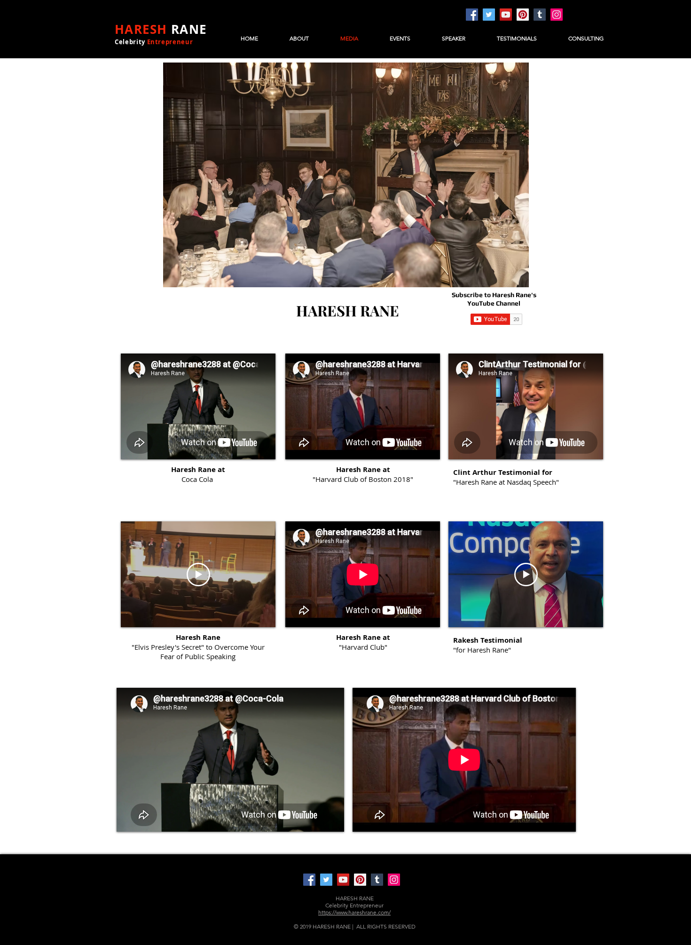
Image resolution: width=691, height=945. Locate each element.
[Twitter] (489, 14)
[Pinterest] (523, 14)
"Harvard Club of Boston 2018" (363, 479)
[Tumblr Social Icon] (540, 14)
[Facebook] (472, 14)
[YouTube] (506, 14)
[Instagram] (556, 14)
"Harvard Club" (363, 647)
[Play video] (198, 574)
